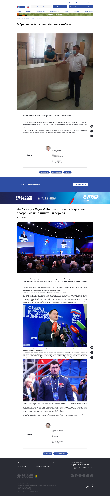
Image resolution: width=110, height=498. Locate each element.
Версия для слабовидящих (87, 2)
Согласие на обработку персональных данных (27, 491)
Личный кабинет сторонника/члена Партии (81, 6)
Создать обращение (81, 184)
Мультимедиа (76, 11)
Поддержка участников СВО (55, 14)
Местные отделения (54, 11)
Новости (33, 18)
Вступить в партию (89, 11)
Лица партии (28, 11)
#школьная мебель (56, 172)
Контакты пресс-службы (43, 466)
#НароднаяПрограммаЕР (60, 453)
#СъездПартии (47, 453)
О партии (19, 11)
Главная (18, 18)
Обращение (60, 6)
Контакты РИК (22, 466)
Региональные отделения (61, 463)
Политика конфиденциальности (24, 488)
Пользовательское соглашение (24, 487)
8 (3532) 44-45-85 (80, 464)
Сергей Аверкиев (44, 172)
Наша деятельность (41, 11)
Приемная (66, 11)
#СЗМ (67, 172)
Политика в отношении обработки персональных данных (30, 489)
